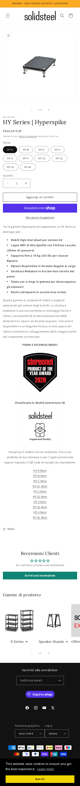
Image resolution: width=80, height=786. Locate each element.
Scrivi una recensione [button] (40, 575)
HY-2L (59, 158)
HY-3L (10, 167)
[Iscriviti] (59, 680)
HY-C (42, 149)
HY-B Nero (40, 475)
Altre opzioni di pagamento (40, 217)
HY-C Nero (40, 481)
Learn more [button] (45, 769)
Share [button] (11, 529)
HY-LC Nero (40, 486)
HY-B (26, 149)
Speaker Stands (51, 641)
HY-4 (26, 158)
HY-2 (57, 149)
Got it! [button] (39, 779)
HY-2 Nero (40, 491)
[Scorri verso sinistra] (31, 110)
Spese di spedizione (28, 136)
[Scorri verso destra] (48, 110)
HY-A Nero (39, 470)
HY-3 (10, 158)
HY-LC (42, 158)
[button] (7, 15)
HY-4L (28, 167)
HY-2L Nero (40, 496)
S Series (17, 641)
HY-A (10, 149)
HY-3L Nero (40, 507)
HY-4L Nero (40, 517)
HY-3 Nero (40, 502)
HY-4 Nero (40, 512)
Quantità (8, 175)
